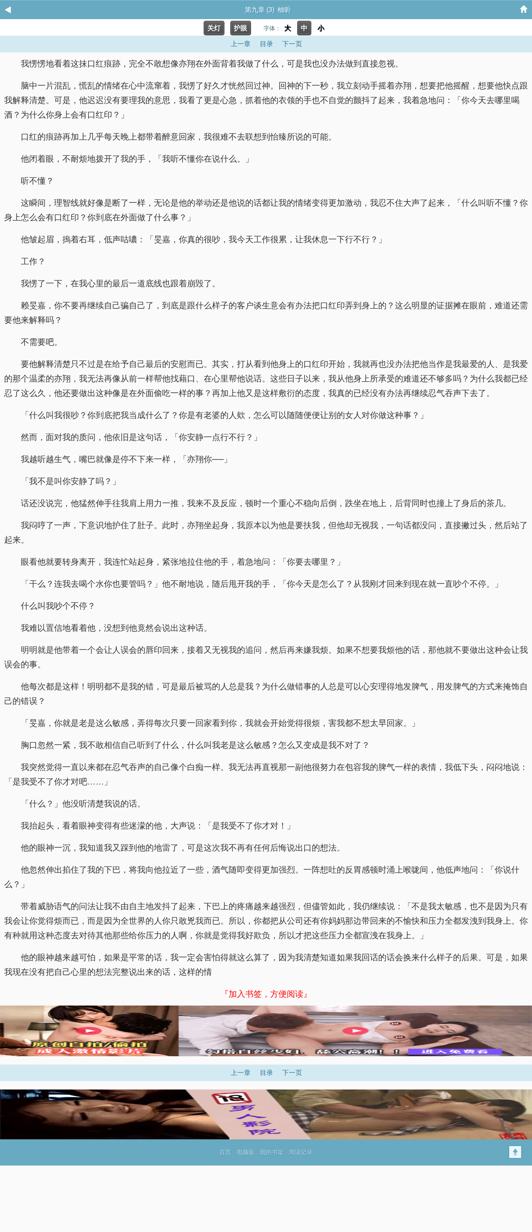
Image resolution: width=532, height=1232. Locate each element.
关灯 (214, 28)
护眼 (240, 28)
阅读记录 (301, 1152)
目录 (266, 43)
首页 (225, 1152)
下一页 (292, 43)
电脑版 (245, 1152)
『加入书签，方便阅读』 (266, 993)
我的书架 (271, 1152)
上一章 (241, 43)
